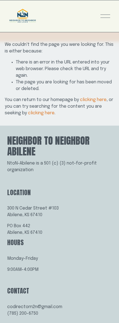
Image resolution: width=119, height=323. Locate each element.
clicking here (93, 99)
